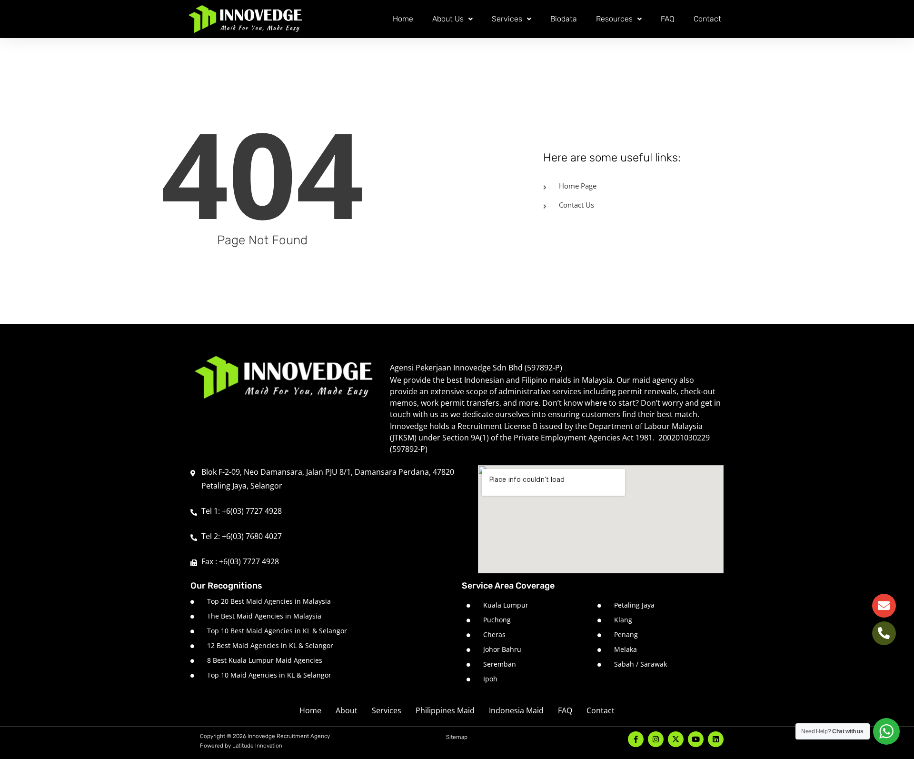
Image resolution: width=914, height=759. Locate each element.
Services (507, 18)
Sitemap (456, 737)
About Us (448, 18)
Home (403, 18)
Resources (614, 18)
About (347, 710)
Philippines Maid (445, 710)
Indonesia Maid (516, 710)
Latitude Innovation (257, 745)
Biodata (563, 18)
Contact (707, 18)
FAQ (668, 18)
